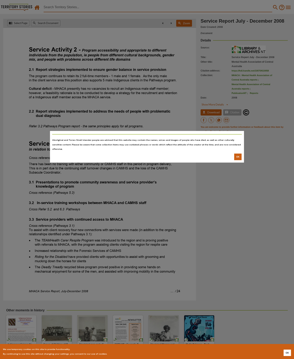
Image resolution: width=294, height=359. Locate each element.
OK (238, 157)
